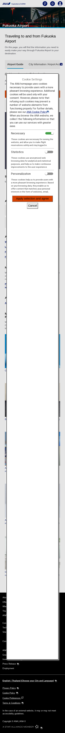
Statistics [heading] (17, 152)
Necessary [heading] (18, 133)
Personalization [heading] (21, 173)
